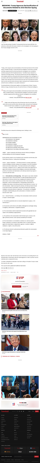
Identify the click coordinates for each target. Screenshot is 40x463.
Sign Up (36, 456)
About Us (15, 432)
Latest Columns (3, 421)
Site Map (22, 459)
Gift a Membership (29, 434)
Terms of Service (3, 459)
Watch (2, 422)
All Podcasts (3, 441)
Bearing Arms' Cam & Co (4, 437)
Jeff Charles (3, 332)
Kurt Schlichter (29, 417)
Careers (15, 436)
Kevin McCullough (29, 421)
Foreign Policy (16, 424)
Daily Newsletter (29, 436)
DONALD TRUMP (13, 272)
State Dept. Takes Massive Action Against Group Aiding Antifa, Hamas (14, 331)
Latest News (3, 419)
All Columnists (29, 428)
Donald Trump (16, 421)
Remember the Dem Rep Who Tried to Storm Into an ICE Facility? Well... (15, 310)
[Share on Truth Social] (28, 11)
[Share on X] (26, 11)
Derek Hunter (29, 419)
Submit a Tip (16, 437)
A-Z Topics (16, 415)
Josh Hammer (29, 426)
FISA (17, 272)
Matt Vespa (3, 311)
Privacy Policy (8, 459)
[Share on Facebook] (30, 11)
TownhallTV (3, 426)
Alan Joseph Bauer (29, 424)
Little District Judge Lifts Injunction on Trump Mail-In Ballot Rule (13, 352)
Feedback (12, 459)
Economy (15, 422)
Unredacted (3, 436)
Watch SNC (28, 437)
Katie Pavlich (5, 10)
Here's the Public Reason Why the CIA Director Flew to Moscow (13, 398)
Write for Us (15, 439)
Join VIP (37, 411)
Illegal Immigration (17, 426)
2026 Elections (16, 417)
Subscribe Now (25, 286)
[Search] (38, 1)
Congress (15, 419)
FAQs (33, 411)
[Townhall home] (5, 411)
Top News (2, 417)
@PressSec (33, 105)
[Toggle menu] (2, 1)
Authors (2, 428)
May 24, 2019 (29, 97)
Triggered (2, 434)
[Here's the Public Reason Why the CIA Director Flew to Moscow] (20, 386)
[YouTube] (23, 411)
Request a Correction (17, 459)
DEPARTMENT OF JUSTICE (5, 272)
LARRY (2, 432)
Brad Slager (28, 422)
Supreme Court (16, 428)
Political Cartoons (3, 424)
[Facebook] (21, 411)
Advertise (15, 434)
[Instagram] (19, 411)
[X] (17, 411)
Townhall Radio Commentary (5, 439)
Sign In (29, 411)
